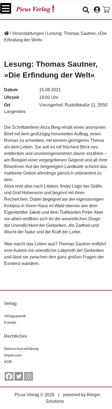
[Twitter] (18, 376)
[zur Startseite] (35, 9)
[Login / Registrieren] (97, 10)
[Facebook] (9, 376)
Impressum (13, 355)
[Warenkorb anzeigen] (106, 10)
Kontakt (10, 323)
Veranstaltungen (28, 33)
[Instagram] (28, 376)
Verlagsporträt (15, 316)
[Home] (6, 33)
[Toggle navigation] (5, 8)
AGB (8, 362)
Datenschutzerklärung (21, 349)
